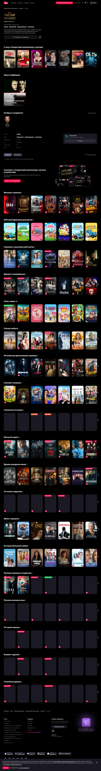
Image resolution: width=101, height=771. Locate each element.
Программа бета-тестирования (12, 725)
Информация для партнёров (12, 727)
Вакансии (6, 723)
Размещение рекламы (10, 730)
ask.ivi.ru (53, 735)
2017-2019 (8, 24)
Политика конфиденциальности (13, 734)
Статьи (29, 730)
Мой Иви (30, 721)
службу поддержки (24, 767)
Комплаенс (7, 740)
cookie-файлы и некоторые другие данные (64, 761)
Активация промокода (34, 732)
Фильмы (30, 723)
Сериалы (30, 725)
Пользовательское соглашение (12, 732)
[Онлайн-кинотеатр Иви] (6, 3)
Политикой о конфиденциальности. (12, 764)
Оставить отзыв (8, 742)
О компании (7, 721)
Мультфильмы (31, 727)
